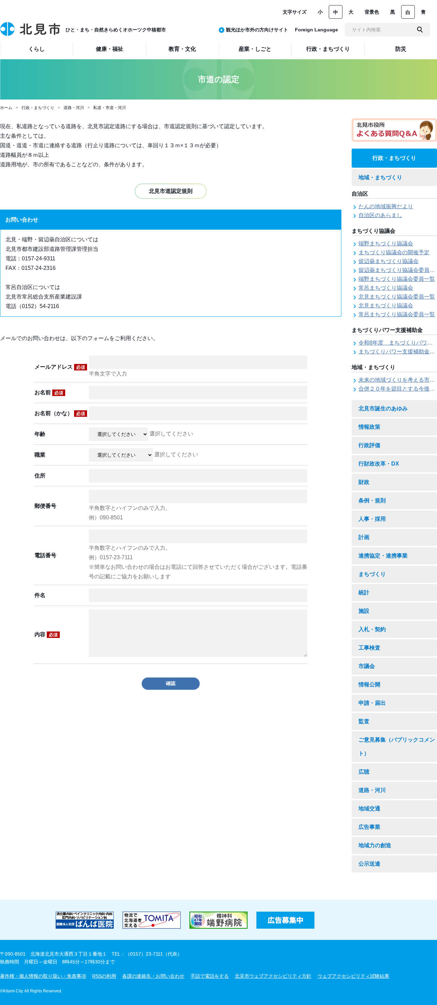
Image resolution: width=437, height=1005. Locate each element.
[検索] (420, 29)
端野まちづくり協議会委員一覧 (396, 279)
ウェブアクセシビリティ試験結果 (353, 976)
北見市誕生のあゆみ (383, 408)
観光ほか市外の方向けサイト (257, 29)
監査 (363, 721)
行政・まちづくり (38, 107)
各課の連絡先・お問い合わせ (153, 976)
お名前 (48, 392)
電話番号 (45, 555)
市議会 (366, 666)
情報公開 (369, 684)
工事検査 (369, 648)
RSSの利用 (104, 976)
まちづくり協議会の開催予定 (393, 252)
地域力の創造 (374, 845)
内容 (46, 634)
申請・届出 (372, 703)
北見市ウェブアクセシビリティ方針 (273, 976)
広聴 (363, 772)
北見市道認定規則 (171, 191)
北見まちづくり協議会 (385, 305)
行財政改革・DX (378, 464)
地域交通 (369, 808)
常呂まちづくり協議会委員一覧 (396, 314)
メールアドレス (59, 367)
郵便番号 (45, 506)
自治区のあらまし (380, 215)
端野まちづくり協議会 (385, 243)
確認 (170, 683)
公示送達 (369, 864)
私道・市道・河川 (109, 107)
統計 (363, 592)
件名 (39, 595)
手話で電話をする (210, 976)
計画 (363, 537)
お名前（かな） (59, 413)
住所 (39, 475)
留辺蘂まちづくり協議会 (388, 261)
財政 (363, 482)
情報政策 (369, 427)
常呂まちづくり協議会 (385, 288)
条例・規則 (372, 500)
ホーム (6, 107)
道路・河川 (74, 107)
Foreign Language (316, 29)
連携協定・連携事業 (383, 556)
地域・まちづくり (380, 177)
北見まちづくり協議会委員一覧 (396, 297)
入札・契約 (372, 629)
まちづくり (372, 574)
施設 (363, 611)
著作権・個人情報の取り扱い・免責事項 (43, 976)
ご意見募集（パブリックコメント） (396, 746)
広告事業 (369, 827)
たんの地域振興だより (385, 206)
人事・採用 (372, 519)
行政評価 (369, 445)
